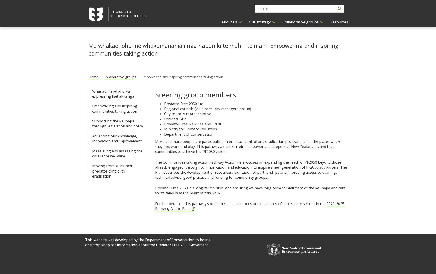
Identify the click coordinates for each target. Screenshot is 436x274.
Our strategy (260, 22)
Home (93, 77)
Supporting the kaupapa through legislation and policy (117, 124)
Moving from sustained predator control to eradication (112, 171)
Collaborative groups (300, 22)
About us (229, 22)
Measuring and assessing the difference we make (117, 154)
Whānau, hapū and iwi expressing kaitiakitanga (113, 94)
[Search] (339, 8)
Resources (339, 22)
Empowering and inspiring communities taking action (114, 109)
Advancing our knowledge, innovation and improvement (117, 139)
